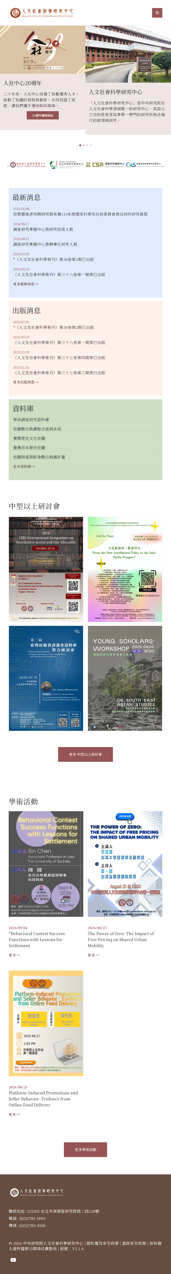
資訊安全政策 (134, 1243)
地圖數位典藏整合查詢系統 (37, 429)
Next (162, 165)
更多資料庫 (22, 466)
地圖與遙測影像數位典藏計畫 (39, 457)
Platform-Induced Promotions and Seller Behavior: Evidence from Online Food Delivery (43, 1099)
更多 (12, 955)
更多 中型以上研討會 (85, 754)
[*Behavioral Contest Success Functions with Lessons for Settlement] (46, 863)
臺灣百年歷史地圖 (29, 447)
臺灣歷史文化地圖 (29, 438)
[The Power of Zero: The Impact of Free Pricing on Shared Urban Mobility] (125, 863)
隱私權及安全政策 (103, 1243)
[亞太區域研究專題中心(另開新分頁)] (105, 165)
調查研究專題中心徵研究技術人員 (43, 229)
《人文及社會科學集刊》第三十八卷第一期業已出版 (59, 274)
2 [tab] (92, 174)
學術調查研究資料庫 (31, 419)
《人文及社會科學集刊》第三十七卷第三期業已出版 (59, 372)
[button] (80, 145)
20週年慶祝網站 (42, 115)
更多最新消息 (24, 284)
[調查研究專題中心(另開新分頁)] (143, 164)
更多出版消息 (24, 382)
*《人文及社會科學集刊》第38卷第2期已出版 (53, 259)
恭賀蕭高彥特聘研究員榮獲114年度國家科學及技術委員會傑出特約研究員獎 (80, 214)
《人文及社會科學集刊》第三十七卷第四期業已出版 (59, 357)
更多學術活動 (85, 1149)
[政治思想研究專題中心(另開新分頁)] (28, 165)
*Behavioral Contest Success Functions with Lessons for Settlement (37, 939)
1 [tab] (85, 174)
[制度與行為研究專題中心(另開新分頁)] (66, 165)
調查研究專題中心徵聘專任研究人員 (45, 244)
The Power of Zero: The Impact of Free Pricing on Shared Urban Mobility (121, 939)
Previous (8, 165)
